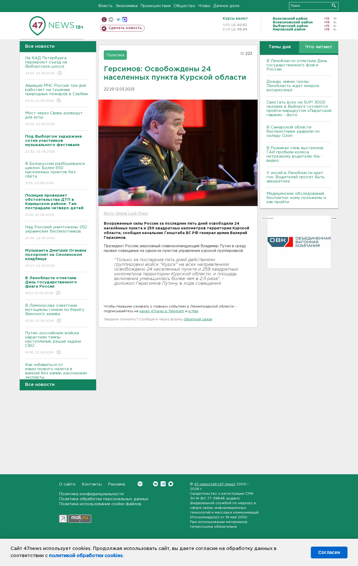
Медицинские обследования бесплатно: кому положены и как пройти (296, 198)
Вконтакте (155, 483)
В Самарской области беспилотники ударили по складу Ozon (293, 131)
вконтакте (111, 19)
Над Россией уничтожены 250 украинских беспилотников (56, 232)
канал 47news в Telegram (161, 311)
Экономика (127, 6)
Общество (184, 6)
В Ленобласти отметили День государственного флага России (297, 65)
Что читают (318, 47)
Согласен (329, 552)
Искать (334, 5)
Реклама (116, 484)
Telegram (163, 483)
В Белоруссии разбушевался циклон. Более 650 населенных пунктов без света (55, 173)
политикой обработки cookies (86, 556)
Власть (105, 6)
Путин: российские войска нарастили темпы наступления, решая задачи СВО (53, 342)
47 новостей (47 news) (214, 484)
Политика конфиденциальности (91, 494)
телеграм (117, 19)
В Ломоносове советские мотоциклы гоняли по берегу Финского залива (54, 313)
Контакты (92, 484)
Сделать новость (125, 28)
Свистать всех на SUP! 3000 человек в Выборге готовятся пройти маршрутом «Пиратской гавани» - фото (299, 109)
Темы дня (279, 47)
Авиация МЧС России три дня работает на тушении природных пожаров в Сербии (56, 93)
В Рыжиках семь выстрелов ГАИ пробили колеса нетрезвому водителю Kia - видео (295, 154)
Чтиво (204, 6)
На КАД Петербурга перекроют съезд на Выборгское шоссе (46, 65)
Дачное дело (226, 6)
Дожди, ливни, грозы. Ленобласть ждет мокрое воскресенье (293, 86)
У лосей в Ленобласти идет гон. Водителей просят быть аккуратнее (296, 177)
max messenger (124, 19)
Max (170, 483)
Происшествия (155, 6)
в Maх (193, 311)
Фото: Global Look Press (126, 213)
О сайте (67, 484)
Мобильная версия (104, 19)
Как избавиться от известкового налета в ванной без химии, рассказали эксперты (56, 374)
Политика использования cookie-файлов (100, 504)
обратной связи (197, 319)
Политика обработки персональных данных (104, 499)
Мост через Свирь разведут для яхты (54, 118)
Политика (115, 55)
